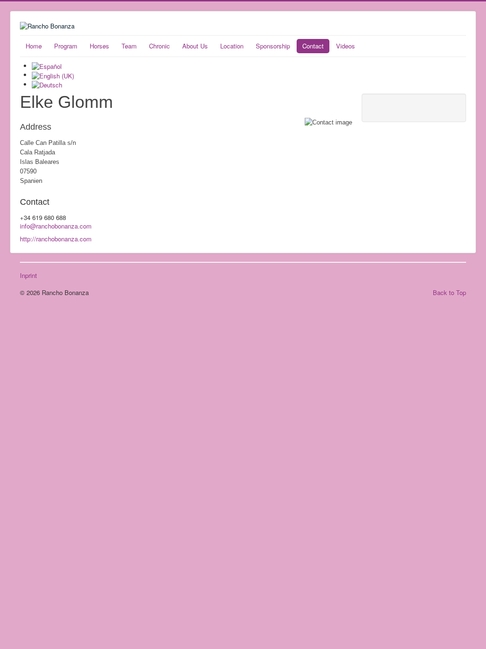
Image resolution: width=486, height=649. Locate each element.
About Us (195, 45)
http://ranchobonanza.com (56, 238)
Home (34, 45)
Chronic (159, 45)
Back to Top (449, 292)
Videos (345, 45)
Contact (313, 45)
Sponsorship (273, 45)
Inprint (28, 275)
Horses (99, 45)
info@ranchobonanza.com (56, 225)
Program (65, 45)
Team (129, 45)
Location (231, 45)
